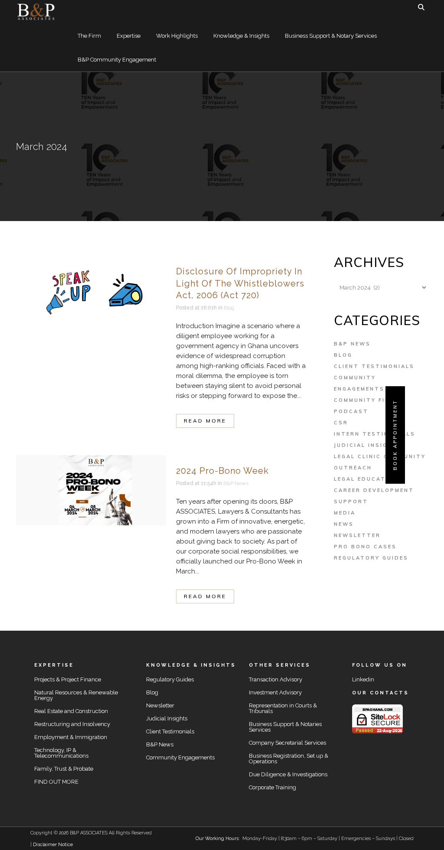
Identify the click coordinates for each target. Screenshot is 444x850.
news (344, 524)
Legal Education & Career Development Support (374, 490)
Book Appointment (395, 435)
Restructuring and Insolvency (72, 724)
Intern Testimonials (374, 434)
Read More (205, 420)
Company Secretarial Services (287, 743)
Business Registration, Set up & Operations (288, 758)
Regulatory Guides (371, 558)
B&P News (235, 483)
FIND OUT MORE (56, 782)
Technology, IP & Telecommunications (61, 753)
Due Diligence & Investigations (288, 774)
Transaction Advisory (275, 679)
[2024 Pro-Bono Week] (91, 490)
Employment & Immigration (70, 737)
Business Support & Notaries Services (285, 727)
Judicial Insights (368, 445)
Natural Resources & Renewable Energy (76, 695)
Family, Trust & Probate (63, 769)
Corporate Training (272, 787)
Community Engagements (180, 757)
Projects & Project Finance (67, 679)
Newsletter (357, 535)
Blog (229, 308)
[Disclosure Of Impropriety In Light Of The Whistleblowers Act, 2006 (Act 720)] (91, 291)
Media (345, 513)
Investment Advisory (275, 692)
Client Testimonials (374, 366)
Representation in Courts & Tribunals (283, 708)
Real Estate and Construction (71, 711)
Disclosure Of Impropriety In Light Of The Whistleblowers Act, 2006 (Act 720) (240, 283)
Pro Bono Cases (365, 547)
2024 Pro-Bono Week (222, 471)
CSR (341, 423)
